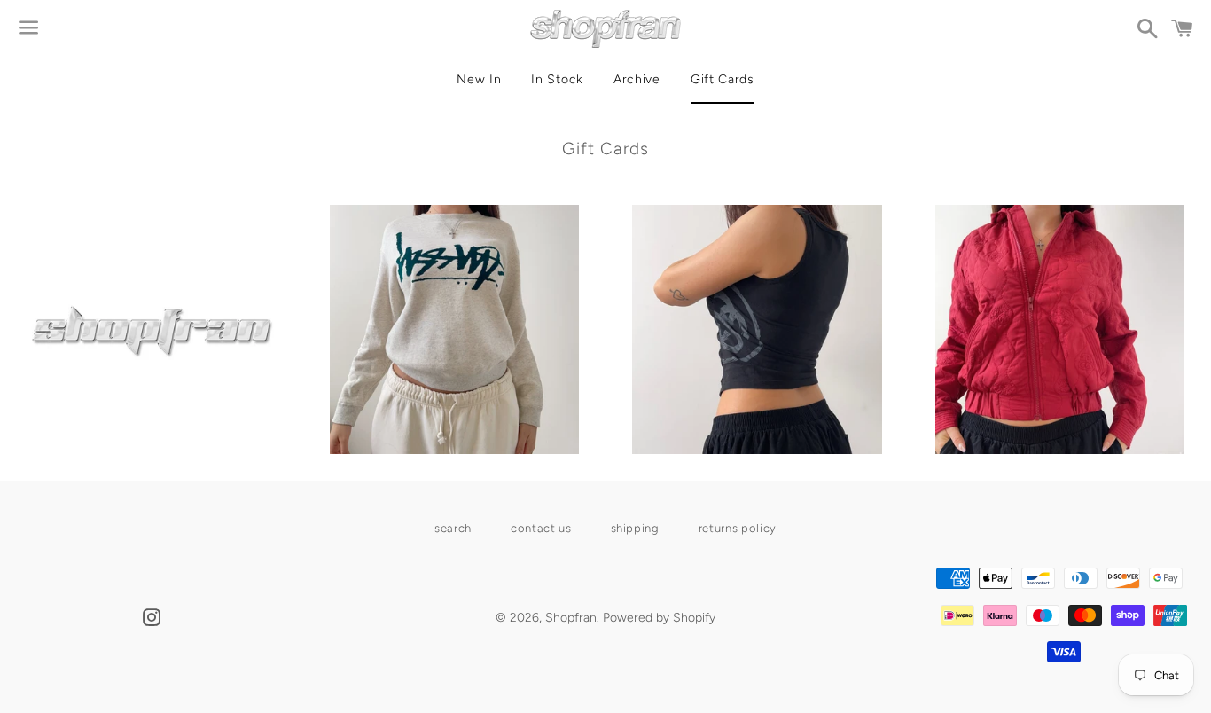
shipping (635, 528)
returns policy (738, 528)
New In (479, 79)
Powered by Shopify (659, 617)
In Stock (557, 79)
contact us (541, 528)
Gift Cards (722, 79)
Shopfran (571, 617)
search (453, 528)
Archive (636, 79)
